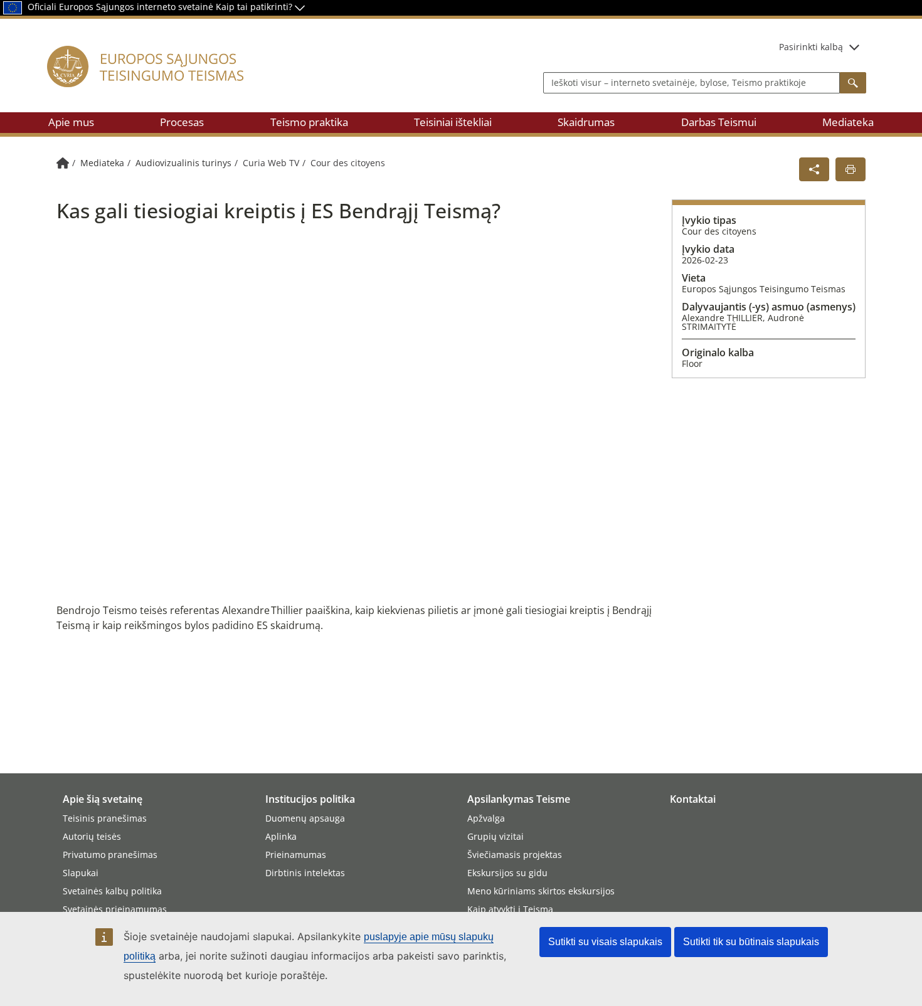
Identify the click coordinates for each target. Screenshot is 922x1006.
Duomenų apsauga (305, 818)
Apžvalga (486, 818)
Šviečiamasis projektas (514, 854)
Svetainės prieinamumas (115, 909)
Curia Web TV (271, 163)
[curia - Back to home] (159, 81)
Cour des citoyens (347, 163)
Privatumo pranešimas (110, 854)
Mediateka (848, 122)
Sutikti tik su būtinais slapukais (751, 941)
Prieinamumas (295, 854)
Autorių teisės (92, 836)
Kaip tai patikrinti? (255, 7)
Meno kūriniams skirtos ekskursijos (541, 891)
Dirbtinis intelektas (305, 873)
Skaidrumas (586, 122)
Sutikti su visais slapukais (605, 941)
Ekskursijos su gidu (507, 873)
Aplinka (281, 836)
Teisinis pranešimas (105, 818)
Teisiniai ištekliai (453, 122)
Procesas (182, 122)
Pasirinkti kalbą (811, 47)
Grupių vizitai (495, 836)
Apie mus (71, 122)
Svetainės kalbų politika (112, 891)
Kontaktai (693, 799)
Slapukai (80, 873)
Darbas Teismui (718, 122)
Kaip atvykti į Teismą (510, 909)
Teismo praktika (309, 122)
